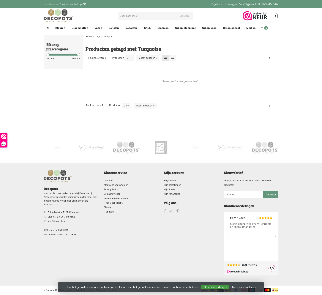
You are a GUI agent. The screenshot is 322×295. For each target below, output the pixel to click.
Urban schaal (231, 27)
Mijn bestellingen (172, 185)
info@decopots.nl (56, 221)
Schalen (114, 27)
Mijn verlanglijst (172, 194)
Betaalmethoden (112, 194)
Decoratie (131, 27)
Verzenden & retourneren (116, 198)
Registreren (217, 4)
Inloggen (232, 4)
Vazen (98, 27)
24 (128, 57)
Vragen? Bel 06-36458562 (260, 4)
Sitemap (108, 207)
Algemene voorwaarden (116, 185)
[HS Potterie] (161, 147)
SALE (147, 27)
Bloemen (163, 27)
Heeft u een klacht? (113, 203)
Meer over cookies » (244, 287)
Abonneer (271, 194)
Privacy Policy (111, 189)
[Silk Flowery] (57, 146)
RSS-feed (109, 211)
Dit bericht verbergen (215, 287)
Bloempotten (80, 27)
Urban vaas (209, 27)
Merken (251, 27)
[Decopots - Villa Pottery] (126, 147)
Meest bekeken (147, 57)
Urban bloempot (185, 27)
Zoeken (184, 15)
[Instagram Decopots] (173, 212)
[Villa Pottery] (91, 147)
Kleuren (60, 27)
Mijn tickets (169, 189)
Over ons (108, 180)
